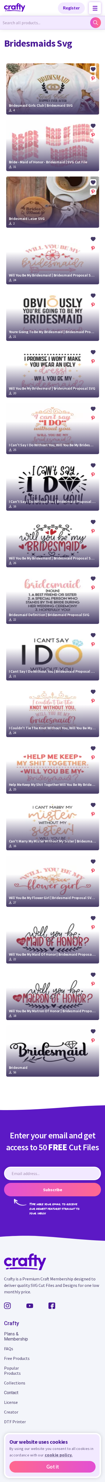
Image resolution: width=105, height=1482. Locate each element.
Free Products (17, 1358)
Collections (14, 1383)
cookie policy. (59, 1454)
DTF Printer (15, 1421)
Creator (11, 1412)
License (11, 1402)
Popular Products (12, 1370)
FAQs (8, 1348)
